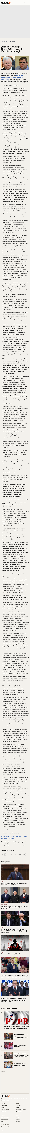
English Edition (4, 1119)
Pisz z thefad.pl (5, 1117)
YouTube (18, 1121)
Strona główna (4, 41)
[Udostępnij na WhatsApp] (19, 854)
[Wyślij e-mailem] (15, 854)
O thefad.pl (18, 1105)
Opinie (2, 1107)
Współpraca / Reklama (21, 1109)
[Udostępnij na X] (7, 854)
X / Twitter (18, 1117)
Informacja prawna (5, 1131)
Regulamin (3, 1129)
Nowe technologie (5, 1109)
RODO (2, 1121)
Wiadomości (4, 1105)
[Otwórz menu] (27, 2)
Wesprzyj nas (19, 1111)
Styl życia (3, 1111)
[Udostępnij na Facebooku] (3, 854)
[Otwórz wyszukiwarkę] (23, 2)
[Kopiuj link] (24, 854)
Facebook (18, 1119)
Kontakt (17, 1107)
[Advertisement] (15, 21)
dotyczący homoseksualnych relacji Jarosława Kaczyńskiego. (12, 78)
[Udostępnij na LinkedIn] (11, 854)
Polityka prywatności (6, 1126)
